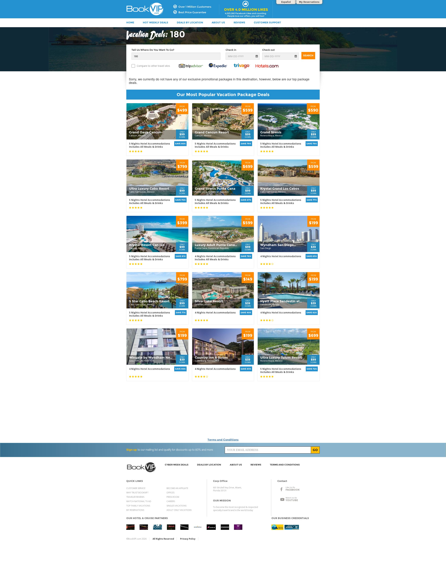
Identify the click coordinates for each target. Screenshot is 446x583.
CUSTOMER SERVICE (135, 488)
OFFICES (170, 492)
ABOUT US (218, 22)
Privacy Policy (187, 538)
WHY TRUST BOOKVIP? (137, 492)
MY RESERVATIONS (135, 510)
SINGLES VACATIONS (176, 505)
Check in (231, 49)
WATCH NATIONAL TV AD (138, 501)
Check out (268, 49)
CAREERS (171, 501)
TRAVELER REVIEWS (135, 496)
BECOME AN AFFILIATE (177, 488)
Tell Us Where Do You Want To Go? (153, 49)
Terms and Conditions (223, 439)
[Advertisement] (352, 128)
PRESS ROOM (173, 496)
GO (315, 450)
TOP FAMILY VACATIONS (138, 505)
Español (286, 1)
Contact (282, 481)
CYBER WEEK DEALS (176, 464)
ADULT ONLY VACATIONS (179, 510)
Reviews (239, 22)
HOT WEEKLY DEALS (155, 22)
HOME (130, 22)
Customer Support (267, 22)
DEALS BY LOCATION (190, 22)
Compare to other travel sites (153, 65)
